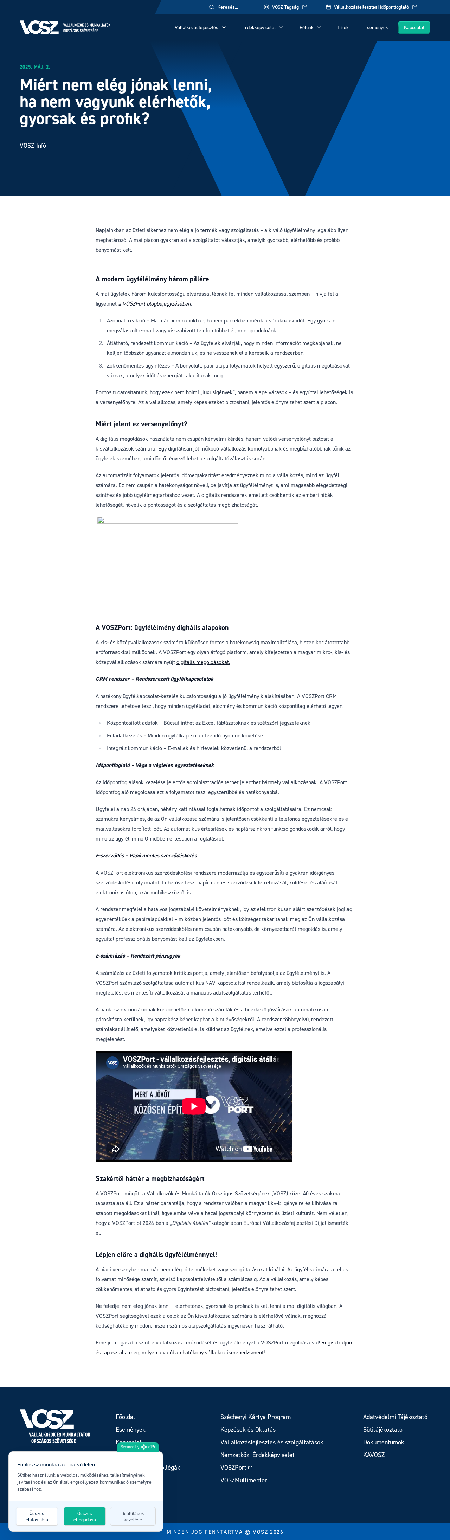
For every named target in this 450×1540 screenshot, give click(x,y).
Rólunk (307, 27)
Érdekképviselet (259, 27)
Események (376, 27)
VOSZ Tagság (285, 7)
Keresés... (227, 7)
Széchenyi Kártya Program (255, 1416)
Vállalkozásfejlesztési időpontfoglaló (371, 7)
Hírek (343, 27)
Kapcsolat (414, 27)
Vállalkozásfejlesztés (196, 27)
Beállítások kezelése (132, 1516)
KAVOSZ (374, 1454)
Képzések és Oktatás (248, 1429)
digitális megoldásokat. (203, 661)
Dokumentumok (383, 1442)
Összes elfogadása (84, 1516)
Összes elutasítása (37, 1516)
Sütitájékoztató (383, 1429)
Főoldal (125, 1416)
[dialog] (85, 1491)
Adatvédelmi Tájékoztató (395, 1416)
